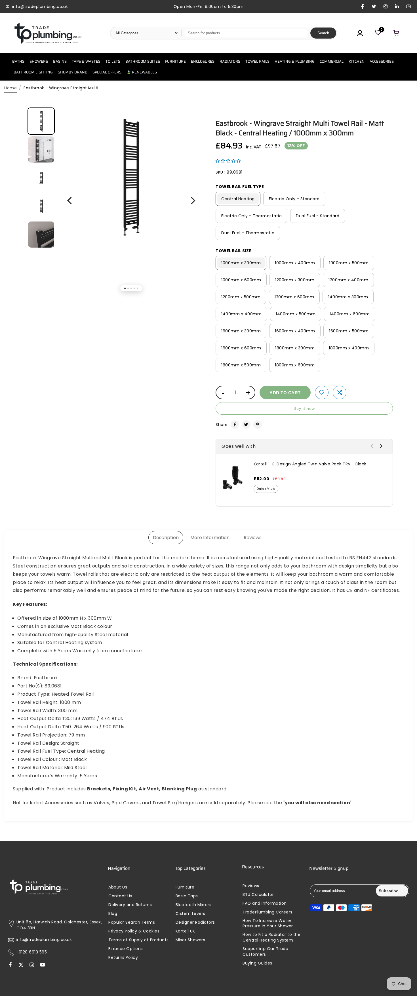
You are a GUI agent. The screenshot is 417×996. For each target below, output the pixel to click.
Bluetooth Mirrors (194, 905)
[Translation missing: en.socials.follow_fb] (10, 965)
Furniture (185, 887)
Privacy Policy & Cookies (133, 931)
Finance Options (125, 948)
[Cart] (396, 33)
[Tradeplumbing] (47, 33)
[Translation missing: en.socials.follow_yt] (42, 965)
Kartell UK (185, 931)
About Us (117, 887)
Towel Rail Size (233, 251)
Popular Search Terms (131, 922)
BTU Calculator (258, 894)
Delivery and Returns (130, 905)
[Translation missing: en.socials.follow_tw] (21, 965)
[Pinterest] (257, 424)
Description (166, 537)
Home (10, 88)
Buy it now (304, 408)
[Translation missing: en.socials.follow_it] (31, 965)
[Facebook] (235, 424)
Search (323, 33)
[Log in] (359, 33)
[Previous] (70, 200)
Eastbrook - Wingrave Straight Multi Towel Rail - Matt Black (300, 128)
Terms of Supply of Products (138, 940)
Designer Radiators (195, 922)
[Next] (192, 200)
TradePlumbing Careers (267, 912)
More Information (209, 537)
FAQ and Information (265, 903)
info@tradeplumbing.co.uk (44, 939)
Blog (112, 913)
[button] (228, 161)
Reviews (253, 537)
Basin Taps (187, 896)
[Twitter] (246, 424)
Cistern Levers (190, 913)
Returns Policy (123, 957)
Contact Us (120, 896)
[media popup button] (191, 121)
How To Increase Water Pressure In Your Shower (268, 923)
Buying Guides (257, 963)
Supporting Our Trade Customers (265, 951)
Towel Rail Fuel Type (240, 186)
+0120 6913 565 (31, 952)
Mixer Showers (190, 940)
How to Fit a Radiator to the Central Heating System (271, 937)
